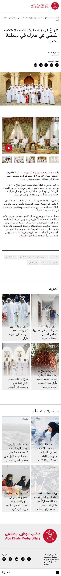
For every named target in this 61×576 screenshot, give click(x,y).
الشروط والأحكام (50, 555)
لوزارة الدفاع (26, 235)
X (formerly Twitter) (51, 65)
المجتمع (47, 17)
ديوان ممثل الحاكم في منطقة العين (32, 257)
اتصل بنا (46, 564)
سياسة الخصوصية (50, 557)
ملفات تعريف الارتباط (51, 559)
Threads (29, 559)
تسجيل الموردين (50, 562)
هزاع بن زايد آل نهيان (49, 262)
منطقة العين (10, 257)
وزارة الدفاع (33, 262)
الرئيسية (56, 17)
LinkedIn (41, 65)
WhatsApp (35, 65)
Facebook (46, 65)
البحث (3, 572)
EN (8, 572)
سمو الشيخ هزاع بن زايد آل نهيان (40, 172)
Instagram (23, 559)
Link (57, 65)
